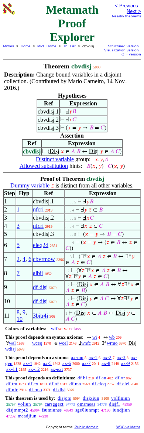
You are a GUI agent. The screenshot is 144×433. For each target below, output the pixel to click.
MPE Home (46, 46)
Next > (134, 11)
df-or (120, 377)
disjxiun (91, 398)
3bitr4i (40, 315)
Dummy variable (29, 185)
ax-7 (86, 363)
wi (94, 337)
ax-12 (34, 369)
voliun (24, 404)
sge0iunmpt (87, 410)
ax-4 (27, 363)
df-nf (54, 383)
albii (38, 273)
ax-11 (12, 369)
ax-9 (125, 363)
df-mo (75, 383)
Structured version (123, 46)
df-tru (11, 383)
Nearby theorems (126, 16)
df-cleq (99, 383)
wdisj (10, 349)
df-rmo (35, 389)
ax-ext (57, 369)
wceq (37, 343)
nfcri (38, 209)
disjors (64, 398)
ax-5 (47, 363)
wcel (63, 343)
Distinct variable (55, 159)
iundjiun (121, 410)
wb (112, 337)
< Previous (126, 6)
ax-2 (107, 357)
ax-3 (121, 357)
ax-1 (93, 357)
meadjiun (27, 416)
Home (26, 46)
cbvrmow (44, 259)
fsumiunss (52, 410)
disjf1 (114, 404)
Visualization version (121, 50)
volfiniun (120, 398)
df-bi (82, 377)
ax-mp (77, 357)
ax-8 (106, 363)
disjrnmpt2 (17, 410)
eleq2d (40, 245)
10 (20, 319)
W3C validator (128, 427)
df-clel (123, 383)
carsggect (54, 404)
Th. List (69, 46)
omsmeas (86, 404)
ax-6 (66, 363)
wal (12, 343)
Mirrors (8, 46)
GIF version (131, 54)
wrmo (112, 343)
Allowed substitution (44, 166)
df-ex (33, 383)
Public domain (87, 427)
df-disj (40, 287)
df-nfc (12, 389)
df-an (101, 377)
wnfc (86, 343)
